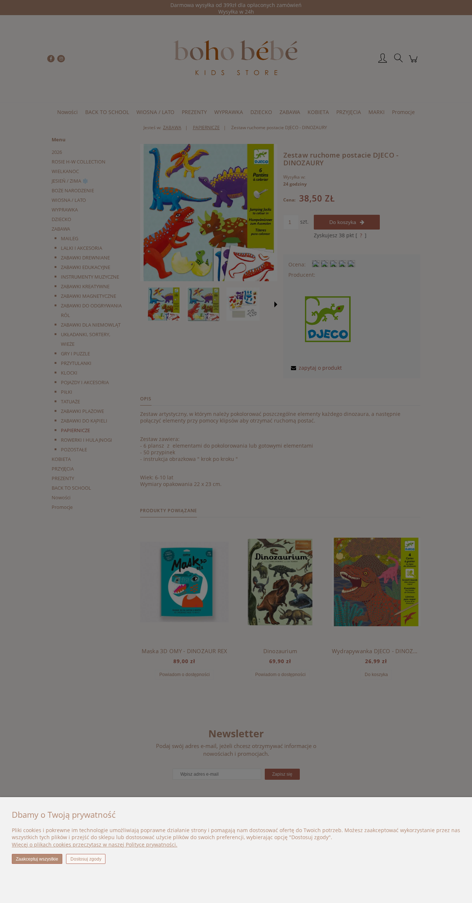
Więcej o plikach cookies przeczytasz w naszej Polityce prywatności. (94, 844)
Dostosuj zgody (85, 859)
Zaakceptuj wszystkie (37, 859)
